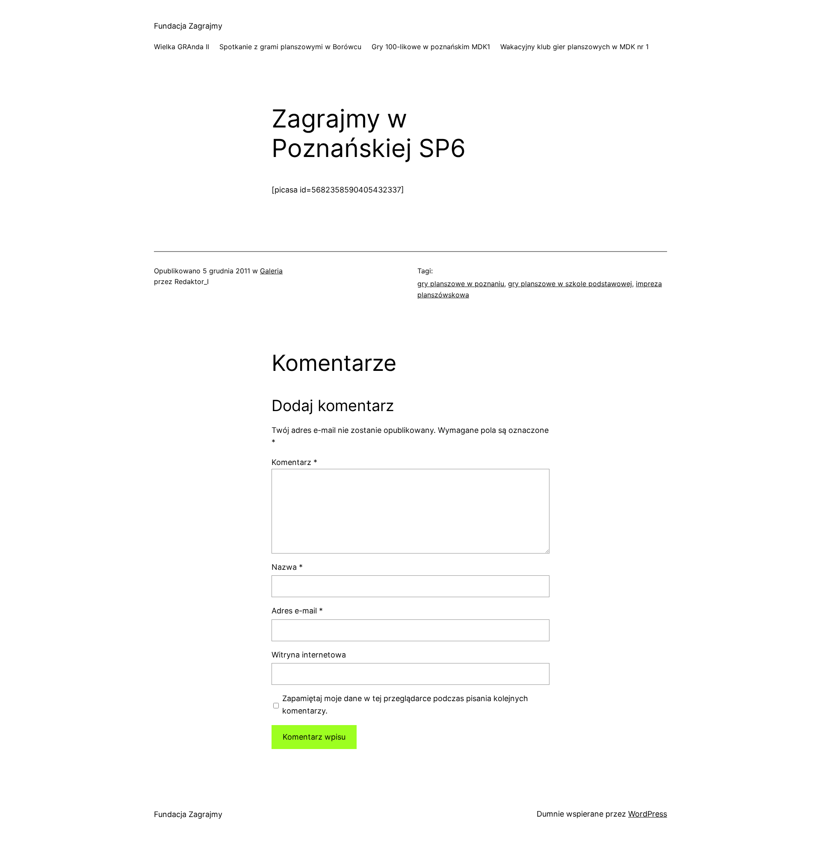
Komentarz (294, 462)
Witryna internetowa (309, 654)
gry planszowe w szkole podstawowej (570, 283)
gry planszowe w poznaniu (460, 283)
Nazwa (287, 567)
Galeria (271, 271)
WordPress (647, 813)
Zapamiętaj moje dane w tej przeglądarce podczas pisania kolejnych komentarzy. (405, 704)
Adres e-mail (297, 610)
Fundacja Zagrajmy (188, 25)
